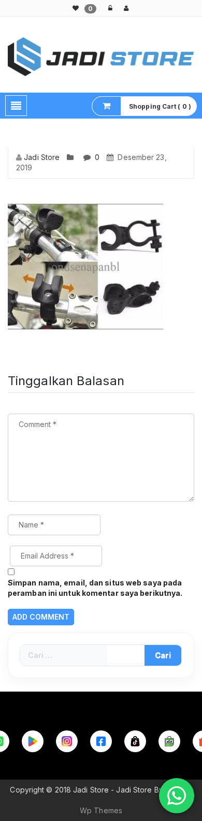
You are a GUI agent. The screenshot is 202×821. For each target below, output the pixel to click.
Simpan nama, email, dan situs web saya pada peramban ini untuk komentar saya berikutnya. (95, 587)
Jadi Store (42, 157)
